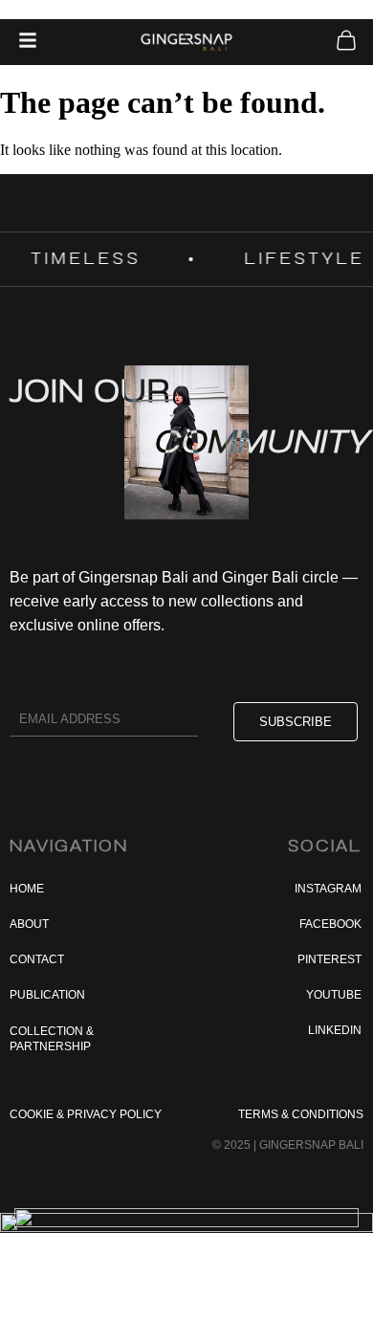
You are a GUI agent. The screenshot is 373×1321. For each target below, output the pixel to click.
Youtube (334, 995)
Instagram (328, 888)
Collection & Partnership (52, 1038)
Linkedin (335, 1030)
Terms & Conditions (300, 1114)
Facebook (330, 924)
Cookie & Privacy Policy (86, 1114)
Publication (47, 995)
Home (27, 888)
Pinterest (329, 959)
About (29, 924)
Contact (37, 959)
